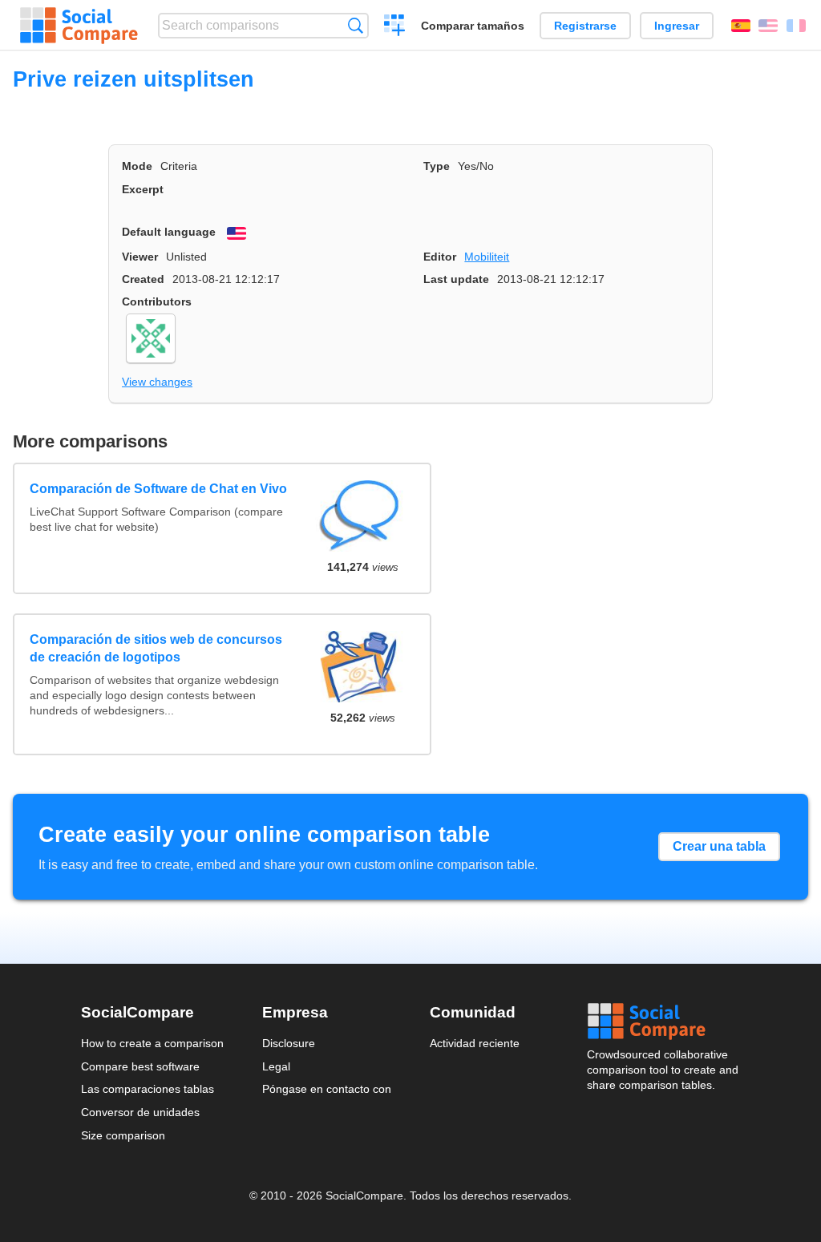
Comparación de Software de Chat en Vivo (158, 489)
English (768, 25)
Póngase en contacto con (326, 1088)
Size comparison (123, 1135)
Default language (169, 231)
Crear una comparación (395, 27)
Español (740, 25)
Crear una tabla (719, 846)
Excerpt (143, 189)
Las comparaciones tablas (147, 1088)
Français (796, 25)
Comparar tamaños (472, 25)
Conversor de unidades (140, 1112)
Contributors (157, 301)
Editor (439, 256)
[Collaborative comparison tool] (79, 25)
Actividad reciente (475, 1043)
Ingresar (676, 25)
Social (664, 1021)
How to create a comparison (152, 1043)
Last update (456, 279)
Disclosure (288, 1043)
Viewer (140, 256)
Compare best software (140, 1066)
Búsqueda (355, 25)
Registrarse (585, 25)
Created (143, 279)
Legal (276, 1066)
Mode (137, 166)
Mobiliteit (486, 256)
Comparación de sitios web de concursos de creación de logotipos (156, 648)
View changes (157, 381)
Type (436, 166)
